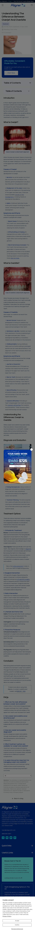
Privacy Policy (7, 916)
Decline (17, 925)
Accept (17, 920)
